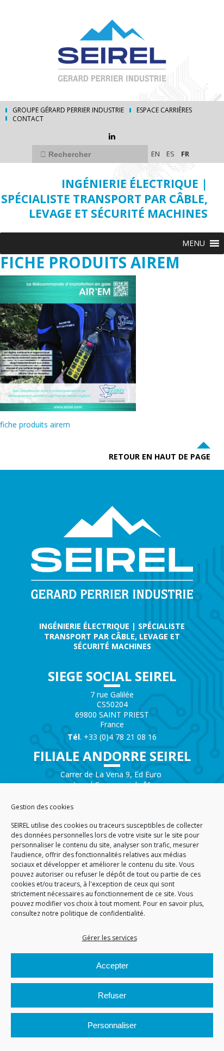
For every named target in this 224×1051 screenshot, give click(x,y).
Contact (28, 119)
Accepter (112, 965)
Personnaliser (112, 1025)
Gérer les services (109, 937)
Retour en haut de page (159, 456)
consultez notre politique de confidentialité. (78, 913)
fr (185, 154)
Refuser (112, 995)
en (155, 154)
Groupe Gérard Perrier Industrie (68, 110)
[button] (193, 243)
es (170, 154)
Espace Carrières (164, 110)
